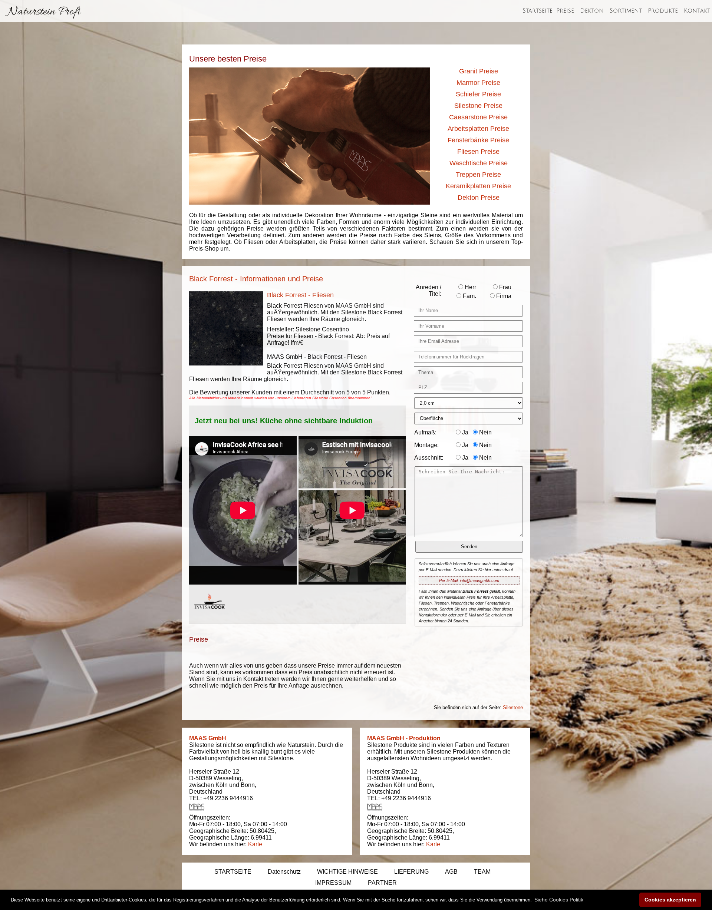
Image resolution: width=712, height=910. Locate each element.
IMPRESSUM (333, 883)
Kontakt (697, 10)
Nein (485, 432)
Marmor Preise (478, 82)
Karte (255, 844)
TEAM (482, 871)
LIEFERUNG (411, 871)
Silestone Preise (478, 105)
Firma (503, 296)
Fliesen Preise (478, 151)
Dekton (592, 10)
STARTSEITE (232, 871)
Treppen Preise (478, 174)
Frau (504, 287)
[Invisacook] (209, 616)
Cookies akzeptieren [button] (670, 900)
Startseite (538, 10)
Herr (469, 287)
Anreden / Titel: (428, 290)
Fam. (468, 296)
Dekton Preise (479, 197)
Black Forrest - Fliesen (300, 295)
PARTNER (382, 883)
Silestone (513, 707)
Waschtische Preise (478, 163)
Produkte (663, 10)
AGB (451, 871)
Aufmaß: (425, 432)
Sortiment (626, 10)
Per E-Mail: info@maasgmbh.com (469, 580)
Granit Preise (478, 71)
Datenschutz (284, 871)
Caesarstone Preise (478, 117)
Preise (565, 10)
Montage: (426, 445)
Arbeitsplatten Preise (478, 128)
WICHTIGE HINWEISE (347, 871)
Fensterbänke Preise (478, 140)
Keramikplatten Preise (478, 186)
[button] (558, 899)
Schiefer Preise (478, 94)
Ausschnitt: (428, 457)
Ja (464, 432)
